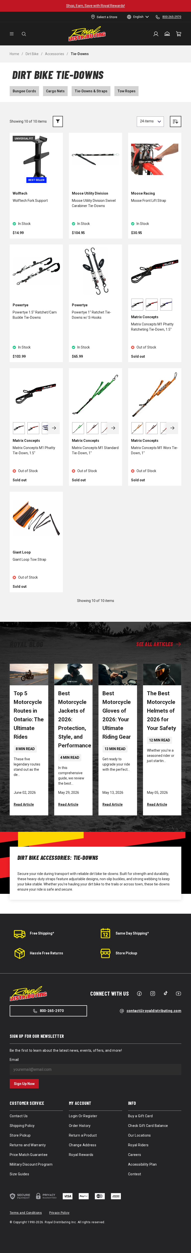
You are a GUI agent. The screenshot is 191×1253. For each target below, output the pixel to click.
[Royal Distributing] (87, 33)
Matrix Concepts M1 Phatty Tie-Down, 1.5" (34, 450)
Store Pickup (126, 953)
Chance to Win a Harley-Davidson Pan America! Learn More (106, 6)
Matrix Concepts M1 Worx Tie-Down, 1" (154, 450)
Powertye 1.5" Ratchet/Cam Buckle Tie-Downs (35, 314)
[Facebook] (139, 994)
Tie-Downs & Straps (91, 91)
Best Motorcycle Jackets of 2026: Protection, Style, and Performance (74, 719)
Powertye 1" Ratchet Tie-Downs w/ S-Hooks (91, 314)
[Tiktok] (165, 993)
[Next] (54, 428)
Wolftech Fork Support (30, 201)
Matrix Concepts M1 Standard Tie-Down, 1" (95, 450)
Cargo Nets (55, 91)
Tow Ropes (126, 91)
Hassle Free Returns (46, 953)
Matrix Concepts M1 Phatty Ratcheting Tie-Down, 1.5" (152, 326)
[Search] (24, 34)
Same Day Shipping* (132, 933)
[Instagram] (153, 994)
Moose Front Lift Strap (148, 201)
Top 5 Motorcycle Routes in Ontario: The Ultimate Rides (29, 715)
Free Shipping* (42, 933)
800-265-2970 (52, 1011)
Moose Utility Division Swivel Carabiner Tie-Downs (94, 203)
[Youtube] (178, 994)
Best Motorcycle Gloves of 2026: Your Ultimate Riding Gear (116, 715)
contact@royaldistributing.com (154, 1011)
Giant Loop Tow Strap (29, 559)
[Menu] (12, 34)
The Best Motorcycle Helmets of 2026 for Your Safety (161, 710)
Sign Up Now (24, 1084)
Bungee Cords (24, 91)
